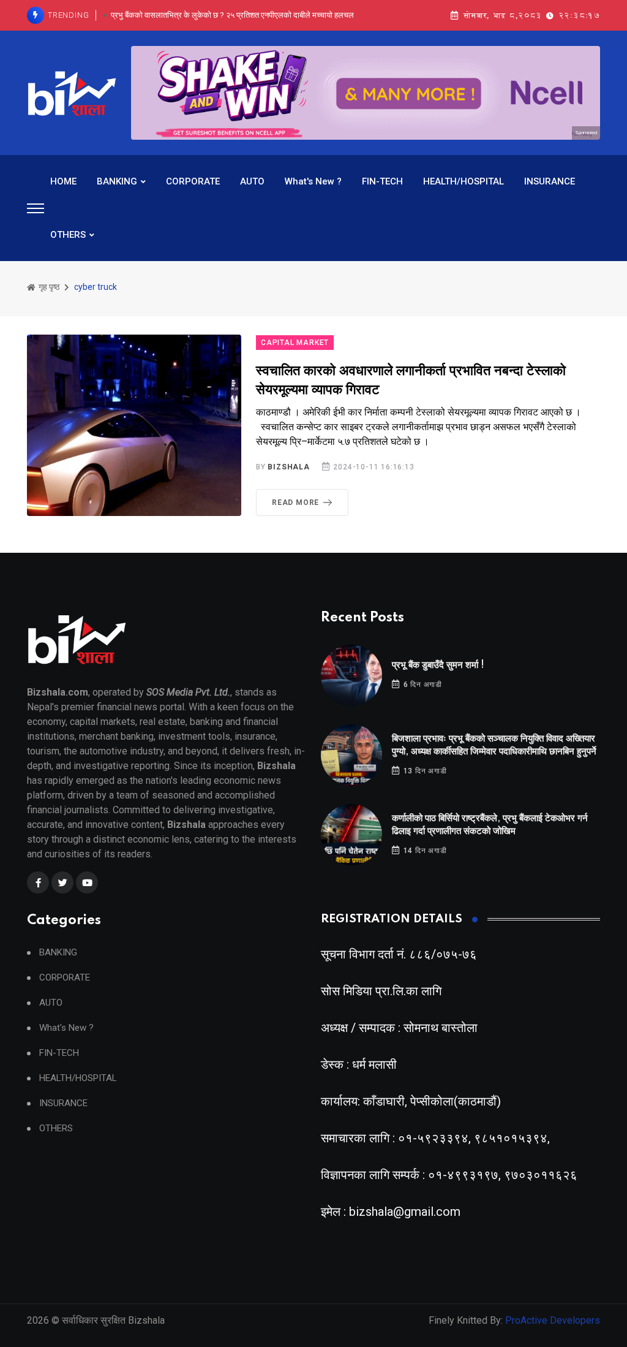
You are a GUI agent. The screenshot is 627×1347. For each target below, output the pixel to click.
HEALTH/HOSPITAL (463, 181)
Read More (295, 502)
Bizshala (288, 467)
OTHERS (68, 234)
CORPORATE (193, 181)
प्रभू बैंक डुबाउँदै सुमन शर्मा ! (438, 665)
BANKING (117, 181)
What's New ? (313, 181)
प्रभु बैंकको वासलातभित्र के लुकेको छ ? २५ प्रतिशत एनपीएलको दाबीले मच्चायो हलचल (232, 15)
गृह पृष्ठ (48, 287)
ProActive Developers (552, 1320)
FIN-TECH (382, 181)
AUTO (252, 181)
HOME (63, 181)
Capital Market (295, 342)
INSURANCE (549, 181)
